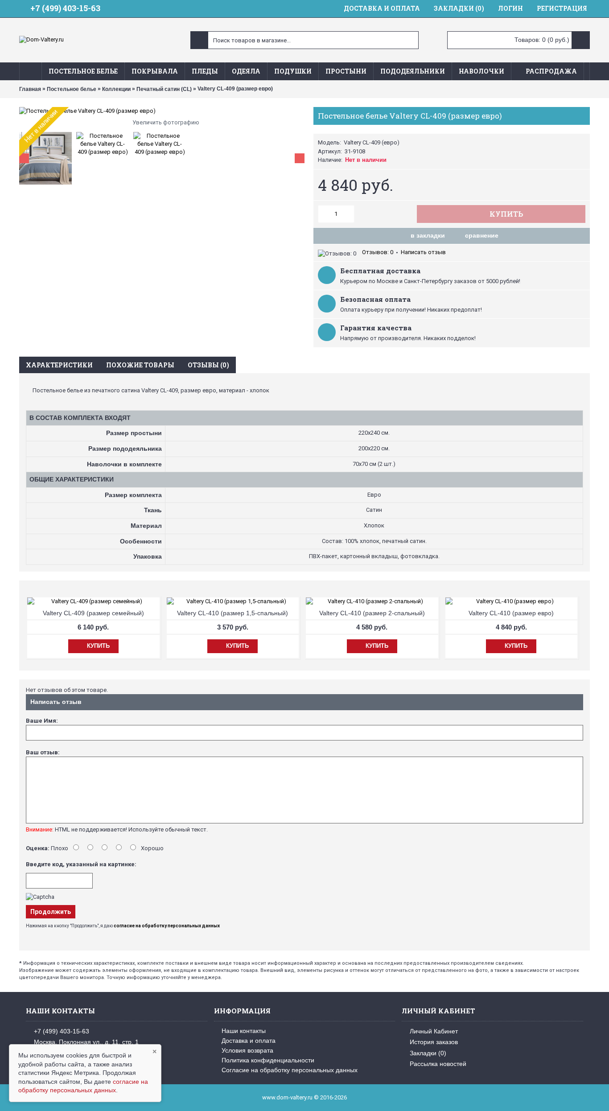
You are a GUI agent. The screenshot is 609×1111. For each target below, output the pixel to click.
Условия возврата (247, 1050)
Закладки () (428, 1052)
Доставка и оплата (249, 1040)
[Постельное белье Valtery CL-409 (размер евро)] (161, 111)
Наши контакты (244, 1030)
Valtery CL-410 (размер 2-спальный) (372, 613)
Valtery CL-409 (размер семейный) (93, 613)
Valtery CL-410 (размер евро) (511, 613)
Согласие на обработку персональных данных (290, 1070)
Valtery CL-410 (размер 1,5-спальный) (232, 613)
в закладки (428, 235)
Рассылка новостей (438, 1063)
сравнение (481, 235)
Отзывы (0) (208, 365)
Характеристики (59, 365)
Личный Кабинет (434, 1031)
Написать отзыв (423, 252)
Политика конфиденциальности (268, 1060)
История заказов (434, 1041)
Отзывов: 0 (377, 252)
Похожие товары (140, 365)
